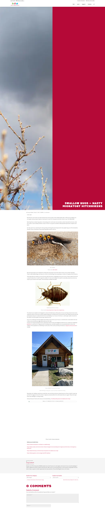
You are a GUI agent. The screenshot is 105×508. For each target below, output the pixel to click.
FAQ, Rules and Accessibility (90, 0)
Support (83, 4)
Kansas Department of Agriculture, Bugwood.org (55, 310)
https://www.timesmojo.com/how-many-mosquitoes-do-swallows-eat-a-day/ (42, 450)
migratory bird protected (71, 325)
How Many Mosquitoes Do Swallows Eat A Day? (60, 398)
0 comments (47, 212)
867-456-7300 (13, 0)
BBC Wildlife (55, 269)
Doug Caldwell (30, 212)
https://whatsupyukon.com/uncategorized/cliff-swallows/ (38, 453)
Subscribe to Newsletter (81, 0)
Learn (78, 4)
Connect (89, 4)
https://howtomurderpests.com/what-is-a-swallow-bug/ (38, 444)
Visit (73, 4)
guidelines (29, 324)
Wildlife (41, 212)
